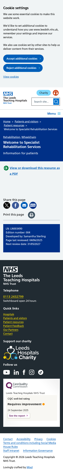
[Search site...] (42, 101)
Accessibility (23, 439)
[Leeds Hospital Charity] (26, 353)
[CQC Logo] (17, 388)
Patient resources (13, 322)
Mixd (30, 467)
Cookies (51, 439)
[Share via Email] (24, 205)
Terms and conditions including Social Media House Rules (29, 444)
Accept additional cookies (21, 58)
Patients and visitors (15, 318)
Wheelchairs (28, 137)
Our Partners (10, 329)
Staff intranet (11, 450)
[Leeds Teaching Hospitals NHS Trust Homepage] (15, 98)
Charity (43, 92)
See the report (17, 415)
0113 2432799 (13, 296)
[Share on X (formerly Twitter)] (6, 205)
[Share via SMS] (33, 205)
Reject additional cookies (21, 68)
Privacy (38, 439)
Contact (8, 333)
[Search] (56, 101)
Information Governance (38, 450)
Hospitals (8, 314)
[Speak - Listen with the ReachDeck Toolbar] (56, 93)
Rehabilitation (11, 137)
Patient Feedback (13, 325)
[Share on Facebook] (15, 205)
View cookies (11, 76)
